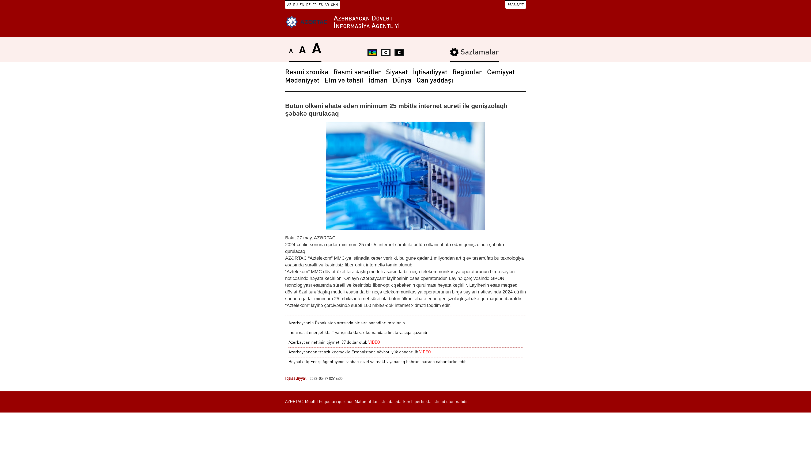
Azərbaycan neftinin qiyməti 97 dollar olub (334, 343)
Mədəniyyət (302, 80)
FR (315, 5)
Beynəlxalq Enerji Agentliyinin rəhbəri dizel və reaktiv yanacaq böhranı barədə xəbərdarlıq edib (377, 362)
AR (327, 5)
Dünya (402, 80)
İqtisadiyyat (430, 72)
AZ (289, 5)
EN (302, 5)
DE (308, 5)
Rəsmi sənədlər (357, 72)
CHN (334, 5)
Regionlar (467, 72)
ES (321, 5)
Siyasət (397, 72)
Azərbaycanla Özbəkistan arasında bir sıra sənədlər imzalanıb (346, 323)
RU (295, 5)
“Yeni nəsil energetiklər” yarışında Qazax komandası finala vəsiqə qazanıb (357, 333)
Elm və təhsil (343, 80)
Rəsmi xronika (306, 72)
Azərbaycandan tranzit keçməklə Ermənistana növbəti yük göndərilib (359, 352)
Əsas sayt (516, 5)
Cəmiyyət (501, 72)
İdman (378, 80)
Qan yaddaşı (434, 80)
